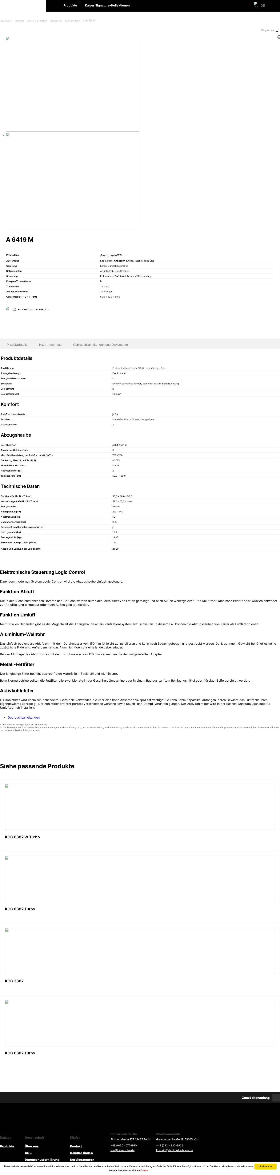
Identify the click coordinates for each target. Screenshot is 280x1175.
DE (263, 5)
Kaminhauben (72, 20)
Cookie (144, 1170)
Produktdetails (17, 345)
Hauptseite (6, 20)
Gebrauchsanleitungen (24, 717)
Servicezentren (82, 1159)
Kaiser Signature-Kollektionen (107, 5)
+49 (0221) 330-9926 (169, 1145)
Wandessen (56, 20)
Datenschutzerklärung (42, 1159)
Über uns (31, 1146)
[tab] (50, 344)
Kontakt (76, 1146)
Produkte (70, 5)
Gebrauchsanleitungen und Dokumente (100, 345)
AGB (28, 1153)
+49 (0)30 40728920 (123, 1145)
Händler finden (81, 1153)
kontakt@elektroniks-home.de (174, 1150)
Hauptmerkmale (50, 345)
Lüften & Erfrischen (37, 20)
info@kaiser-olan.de (122, 1150)
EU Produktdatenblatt (34, 309)
